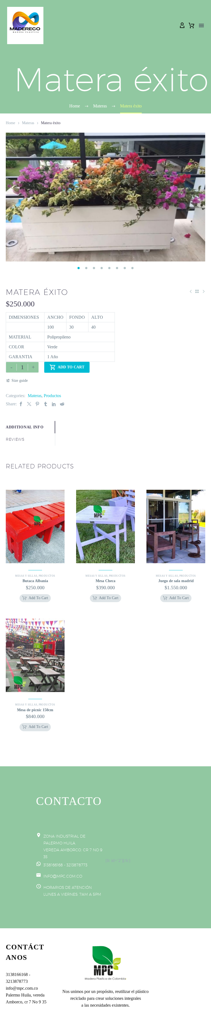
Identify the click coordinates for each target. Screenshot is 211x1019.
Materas (28, 123)
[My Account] (182, 25)
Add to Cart (66, 367)
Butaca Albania (35, 581)
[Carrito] (191, 25)
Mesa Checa (105, 581)
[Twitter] (29, 403)
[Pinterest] (37, 403)
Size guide (20, 380)
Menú (201, 25)
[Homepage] (25, 25)
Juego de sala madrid (176, 581)
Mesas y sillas (26, 575)
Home (10, 123)
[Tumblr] (45, 403)
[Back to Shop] (197, 291)
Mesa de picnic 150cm (35, 710)
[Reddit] (62, 403)
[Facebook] (21, 403)
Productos (52, 395)
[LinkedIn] (54, 403)
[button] (78, 268)
